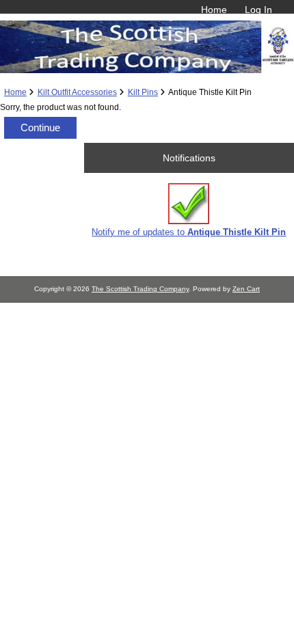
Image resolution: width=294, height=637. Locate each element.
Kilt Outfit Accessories (77, 91)
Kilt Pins (143, 91)
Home (214, 9)
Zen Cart (246, 289)
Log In (258, 9)
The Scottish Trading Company (140, 289)
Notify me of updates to (189, 232)
